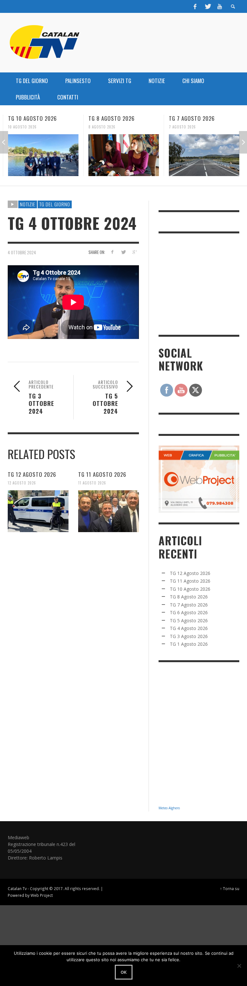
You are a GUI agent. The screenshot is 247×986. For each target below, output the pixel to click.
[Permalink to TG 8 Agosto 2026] (123, 155)
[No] (239, 966)
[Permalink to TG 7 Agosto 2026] (204, 155)
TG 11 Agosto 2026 (102, 474)
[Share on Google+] (134, 252)
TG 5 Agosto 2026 (189, 620)
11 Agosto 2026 (92, 482)
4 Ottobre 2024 (22, 252)
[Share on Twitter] (123, 252)
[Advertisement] (203, 283)
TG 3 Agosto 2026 (189, 636)
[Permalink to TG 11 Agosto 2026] (108, 511)
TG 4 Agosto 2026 (189, 628)
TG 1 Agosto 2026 (189, 644)
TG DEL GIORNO (54, 204)
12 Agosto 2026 (22, 482)
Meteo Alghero (169, 808)
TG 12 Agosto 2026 (32, 474)
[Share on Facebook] (112, 252)
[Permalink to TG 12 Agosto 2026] (38, 511)
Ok (124, 972)
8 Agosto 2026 (101, 126)
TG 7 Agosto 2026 (192, 118)
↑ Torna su (229, 888)
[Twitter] (207, 6)
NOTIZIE (27, 204)
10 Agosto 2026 (22, 126)
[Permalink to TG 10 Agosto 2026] (43, 155)
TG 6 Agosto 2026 (189, 612)
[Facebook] (195, 6)
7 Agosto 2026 (182, 126)
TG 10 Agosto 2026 (32, 118)
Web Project (42, 895)
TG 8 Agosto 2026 (111, 118)
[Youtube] (220, 6)
